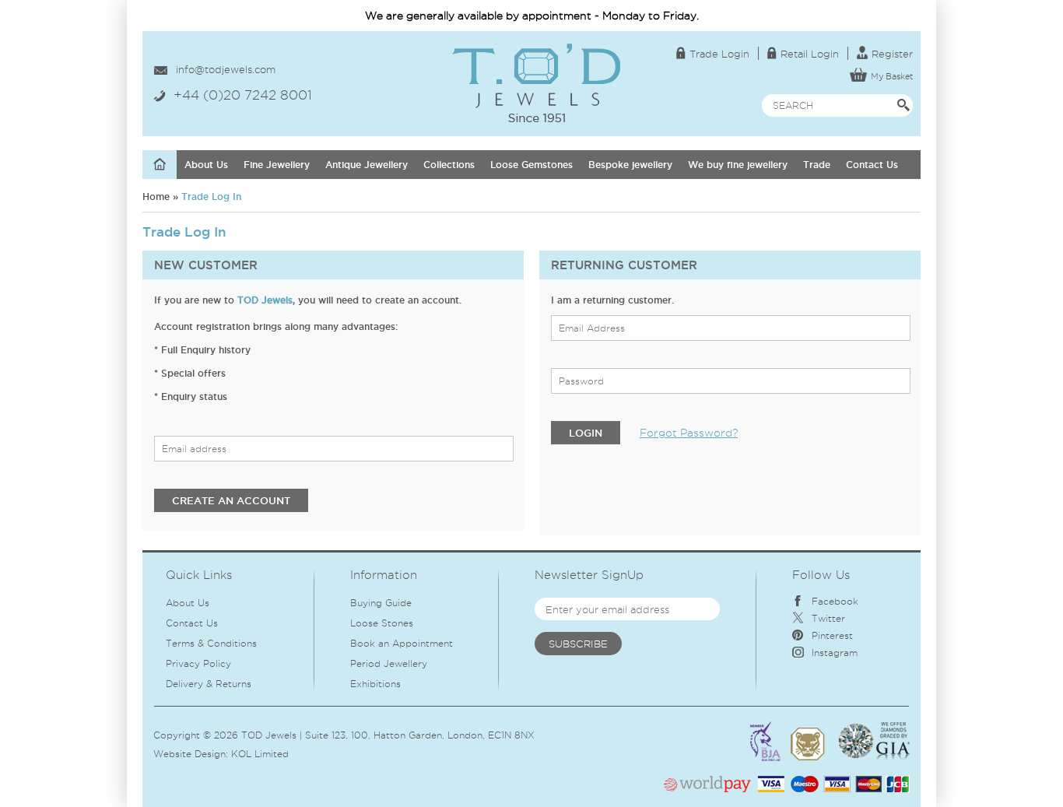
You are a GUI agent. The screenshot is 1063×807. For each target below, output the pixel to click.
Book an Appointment (401, 643)
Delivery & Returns (208, 684)
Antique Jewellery (366, 165)
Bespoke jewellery (630, 165)
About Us (206, 165)
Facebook (835, 601)
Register (892, 53)
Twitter (828, 618)
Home (156, 196)
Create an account (231, 500)
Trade (816, 165)
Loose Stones (381, 623)
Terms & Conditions (211, 643)
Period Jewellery (388, 663)
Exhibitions (375, 684)
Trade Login (719, 53)
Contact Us (872, 165)
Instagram (835, 652)
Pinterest (832, 635)
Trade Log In (211, 196)
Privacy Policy (198, 663)
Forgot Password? (689, 432)
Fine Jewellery (277, 165)
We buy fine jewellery (738, 165)
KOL (241, 754)
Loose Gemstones (531, 165)
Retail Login (810, 53)
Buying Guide (381, 603)
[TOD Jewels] (536, 50)
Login (585, 432)
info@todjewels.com (225, 69)
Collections (449, 165)
